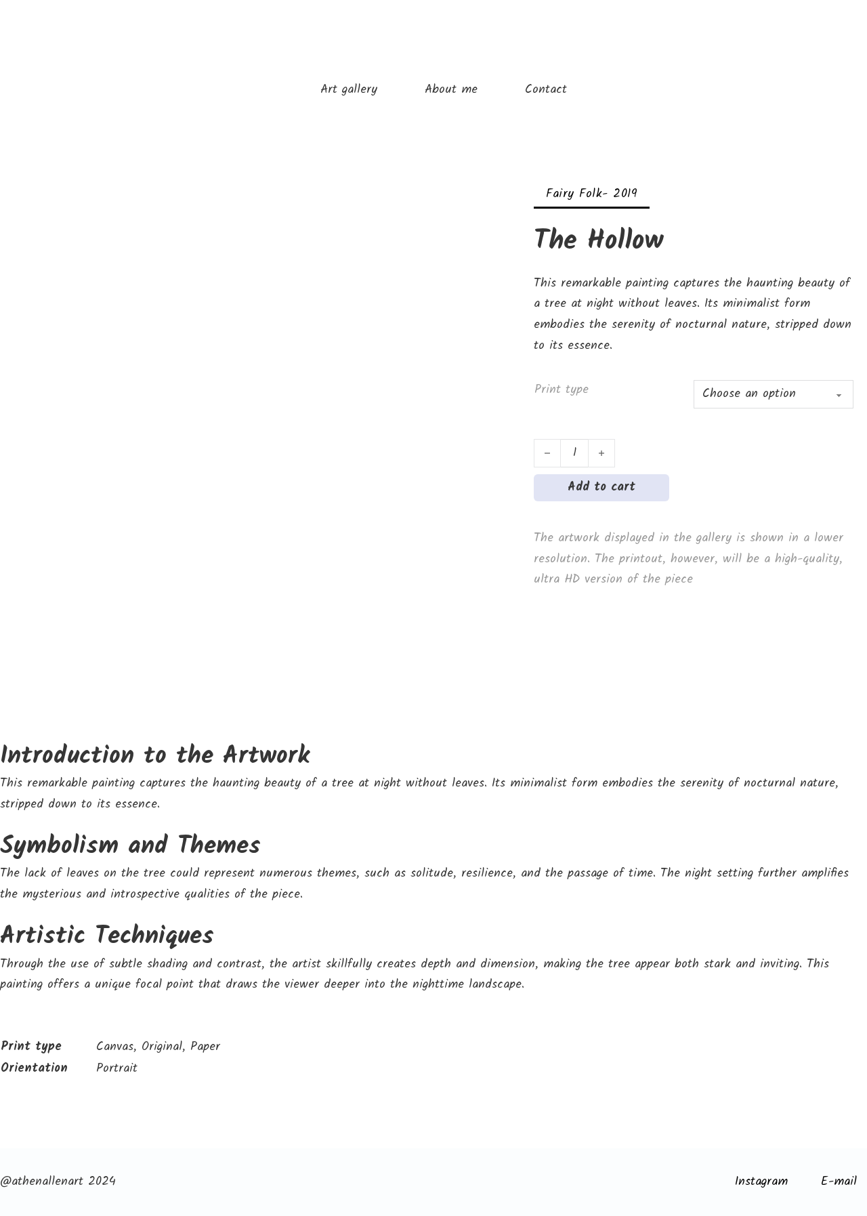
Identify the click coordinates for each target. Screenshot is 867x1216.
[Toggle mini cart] (860, 40)
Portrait (117, 1068)
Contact (546, 90)
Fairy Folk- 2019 (591, 194)
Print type (561, 390)
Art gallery (348, 90)
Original (162, 1047)
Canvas (114, 1047)
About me (451, 90)
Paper (205, 1047)
